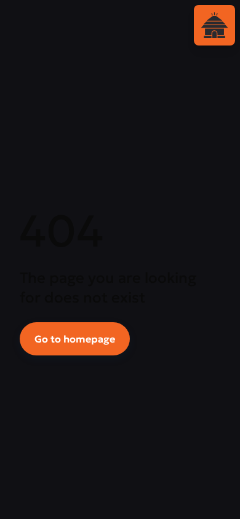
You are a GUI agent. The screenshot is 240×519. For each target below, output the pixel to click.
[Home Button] (214, 25)
